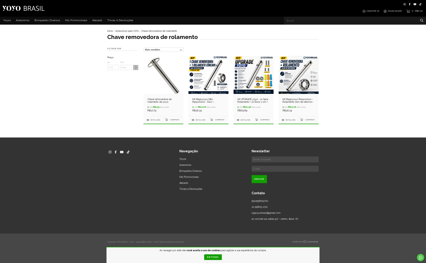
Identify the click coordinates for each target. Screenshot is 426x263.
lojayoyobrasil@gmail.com (266, 213)
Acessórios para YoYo (127, 31)
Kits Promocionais (76, 20)
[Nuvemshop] (305, 242)
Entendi (213, 257)
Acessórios (23, 20)
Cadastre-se (373, 11)
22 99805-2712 (260, 207)
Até (122, 62)
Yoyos (7, 20)
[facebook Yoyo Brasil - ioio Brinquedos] (410, 4)
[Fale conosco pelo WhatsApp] (420, 257)
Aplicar (135, 67)
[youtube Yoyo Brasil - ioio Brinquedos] (415, 4)
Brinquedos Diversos (47, 20)
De (108, 62)
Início (110, 31)
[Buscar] (422, 20)
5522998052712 (260, 201)
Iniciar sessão (395, 11)
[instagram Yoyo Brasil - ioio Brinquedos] (404, 4)
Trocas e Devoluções (120, 20)
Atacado (97, 20)
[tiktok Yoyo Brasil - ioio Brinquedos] (420, 4)
